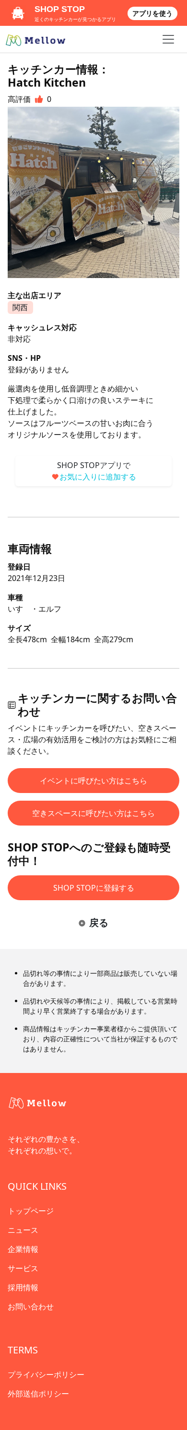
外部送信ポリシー (38, 1393)
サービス (23, 1268)
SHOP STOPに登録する (93, 888)
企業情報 (23, 1249)
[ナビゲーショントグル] (168, 39)
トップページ (31, 1211)
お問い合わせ (31, 1306)
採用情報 (23, 1287)
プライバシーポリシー (46, 1374)
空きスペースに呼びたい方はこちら (93, 813)
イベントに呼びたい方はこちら (93, 780)
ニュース (23, 1230)
